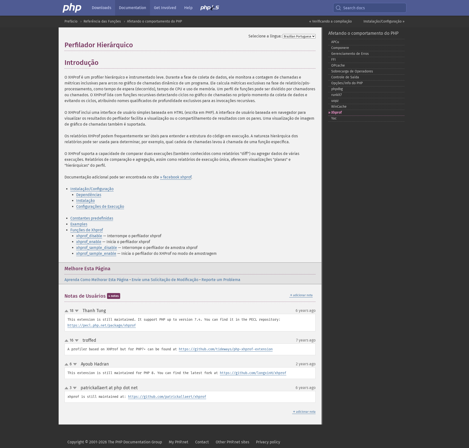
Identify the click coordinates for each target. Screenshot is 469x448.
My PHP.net (178, 442)
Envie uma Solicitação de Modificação (165, 279)
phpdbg (337, 89)
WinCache (339, 107)
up (67, 311)
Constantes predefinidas (91, 218)
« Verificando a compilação (330, 21)
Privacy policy (268, 442)
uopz (335, 101)
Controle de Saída (345, 77)
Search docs (354, 8)
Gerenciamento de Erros (350, 54)
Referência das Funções (102, 21)
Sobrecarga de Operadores (352, 71)
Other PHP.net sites (232, 442)
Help (188, 7)
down (77, 311)
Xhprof (336, 112)
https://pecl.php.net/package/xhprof (101, 325)
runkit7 (336, 95)
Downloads (101, 7)
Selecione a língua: (265, 36)
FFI (333, 60)
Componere (340, 48)
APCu (335, 42)
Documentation (132, 7)
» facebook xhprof (175, 177)
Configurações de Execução (100, 206)
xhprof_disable (89, 236)
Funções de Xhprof (86, 230)
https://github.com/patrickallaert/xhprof (167, 397)
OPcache (338, 65)
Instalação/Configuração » (384, 21)
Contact (202, 442)
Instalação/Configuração (92, 189)
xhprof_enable (88, 241)
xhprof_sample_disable (96, 247)
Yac (334, 118)
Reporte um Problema (221, 279)
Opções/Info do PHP (347, 83)
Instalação (85, 200)
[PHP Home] (72, 8)
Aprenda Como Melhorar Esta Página (96, 279)
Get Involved (165, 7)
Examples (78, 224)
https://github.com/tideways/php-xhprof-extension (226, 349)
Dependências (88, 194)
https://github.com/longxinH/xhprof (253, 373)
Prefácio (70, 21)
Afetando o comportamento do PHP (154, 21)
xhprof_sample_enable (96, 253)
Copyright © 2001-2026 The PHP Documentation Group (114, 442)
